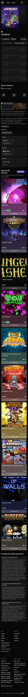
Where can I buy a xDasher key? (9, 557)
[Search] (22, 2)
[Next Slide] (24, 95)
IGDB (19, 693)
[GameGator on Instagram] (2, 686)
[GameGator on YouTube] (6, 686)
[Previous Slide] (3, 95)
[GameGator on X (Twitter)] (8, 686)
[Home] (2, 2)
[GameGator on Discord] (10, 686)
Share (24, 39)
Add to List (6, 39)
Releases (4, 158)
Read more (4, 126)
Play (14, 39)
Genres (3, 137)
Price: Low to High (19, 43)
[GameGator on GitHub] (12, 686)
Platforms (4, 147)
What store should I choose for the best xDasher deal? (11, 603)
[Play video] (14, 95)
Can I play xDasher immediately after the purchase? (11, 584)
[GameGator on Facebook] (4, 686)
